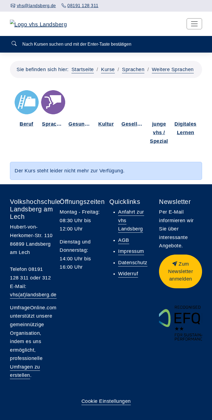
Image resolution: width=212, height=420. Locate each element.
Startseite (82, 69)
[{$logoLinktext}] (38, 24)
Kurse (108, 69)
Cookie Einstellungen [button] (106, 401)
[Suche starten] (14, 44)
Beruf (26, 124)
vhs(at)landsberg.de (33, 294)
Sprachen (133, 69)
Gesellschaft (133, 124)
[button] (180, 271)
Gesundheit (80, 124)
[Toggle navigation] (194, 23)
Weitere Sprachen (173, 69)
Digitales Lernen (185, 128)
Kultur (106, 124)
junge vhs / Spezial (159, 132)
